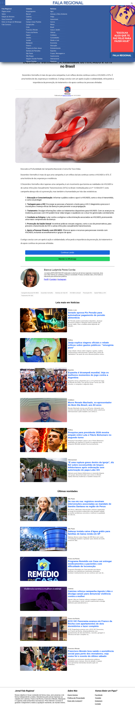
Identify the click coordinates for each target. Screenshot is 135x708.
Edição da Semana (8, 16)
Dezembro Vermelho (47, 293)
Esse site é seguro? (75, 701)
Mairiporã (29, 43)
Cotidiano (53, 35)
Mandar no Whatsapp (67, 259)
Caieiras (29, 16)
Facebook (98, 695)
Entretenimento (55, 48)
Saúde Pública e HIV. (100, 293)
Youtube (98, 698)
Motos (52, 24)
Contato (53, 279)
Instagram (62, 279)
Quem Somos (73, 695)
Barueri (28, 14)
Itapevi (28, 35)
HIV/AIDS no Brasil (75, 293)
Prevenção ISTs (87, 293)
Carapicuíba (30, 24)
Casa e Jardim (55, 30)
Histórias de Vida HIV (61, 293)
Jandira (28, 37)
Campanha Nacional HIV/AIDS (30, 293)
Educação (53, 45)
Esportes (53, 51)
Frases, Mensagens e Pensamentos (57, 54)
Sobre (4, 14)
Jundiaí (28, 40)
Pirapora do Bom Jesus (34, 48)
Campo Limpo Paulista (33, 22)
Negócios (53, 61)
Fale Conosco (6, 24)
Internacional (54, 58)
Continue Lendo (67, 252)
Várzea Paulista (31, 61)
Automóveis (54, 19)
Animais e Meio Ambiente (58, 14)
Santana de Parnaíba (33, 51)
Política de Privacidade (76, 698)
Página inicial (6, 11)
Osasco (28, 45)
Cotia (28, 27)
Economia (53, 43)
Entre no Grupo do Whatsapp (11, 22)
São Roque (30, 56)
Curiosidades (54, 37)
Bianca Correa (67, 95)
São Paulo (29, 53)
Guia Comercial (7, 19)
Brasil (52, 27)
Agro (51, 11)
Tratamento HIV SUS (27, 295)
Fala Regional (68, 2)
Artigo (52, 16)
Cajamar (29, 19)
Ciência (52, 32)
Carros (52, 22)
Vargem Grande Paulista (34, 58)
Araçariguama (30, 11)
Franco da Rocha (32, 32)
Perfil (46, 279)
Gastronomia (54, 56)
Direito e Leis (54, 40)
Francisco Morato (32, 30)
